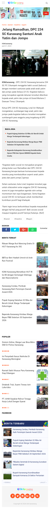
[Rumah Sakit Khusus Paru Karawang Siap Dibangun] (42, 375)
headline (17, 25)
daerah (10, 25)
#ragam (29, 219)
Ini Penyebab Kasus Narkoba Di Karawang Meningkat (16, 357)
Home (4, 25)
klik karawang (32, 504)
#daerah (7, 219)
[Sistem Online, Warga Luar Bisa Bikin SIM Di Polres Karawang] (42, 347)
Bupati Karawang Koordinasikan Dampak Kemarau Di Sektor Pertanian (28, 474)
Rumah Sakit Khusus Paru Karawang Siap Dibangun (18, 371)
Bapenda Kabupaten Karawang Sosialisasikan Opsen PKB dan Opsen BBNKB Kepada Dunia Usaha (24, 153)
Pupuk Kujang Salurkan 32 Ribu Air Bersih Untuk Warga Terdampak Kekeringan (27, 443)
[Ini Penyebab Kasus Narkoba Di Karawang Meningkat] (42, 361)
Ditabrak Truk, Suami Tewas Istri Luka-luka (16, 386)
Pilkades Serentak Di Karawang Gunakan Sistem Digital (30, 463)
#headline (18, 219)
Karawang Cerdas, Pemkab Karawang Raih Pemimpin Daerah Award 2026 (28, 430)
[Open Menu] (3, 3)
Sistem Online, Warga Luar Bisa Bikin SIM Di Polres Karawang (18, 343)
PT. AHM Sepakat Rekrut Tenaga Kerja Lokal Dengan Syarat (16, 400)
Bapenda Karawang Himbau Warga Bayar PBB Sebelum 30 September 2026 (29, 452)
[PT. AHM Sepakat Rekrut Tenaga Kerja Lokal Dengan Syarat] (42, 404)
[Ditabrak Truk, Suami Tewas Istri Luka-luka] (42, 389)
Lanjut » (43, 482)
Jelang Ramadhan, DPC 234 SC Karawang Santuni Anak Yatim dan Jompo (22, 34)
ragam (24, 25)
